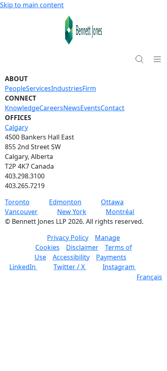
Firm (89, 88)
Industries (66, 88)
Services (38, 88)
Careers (51, 107)
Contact (112, 107)
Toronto (17, 201)
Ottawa (112, 201)
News (71, 107)
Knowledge (22, 107)
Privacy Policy (67, 237)
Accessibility (71, 257)
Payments (111, 257)
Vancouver (21, 211)
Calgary (16, 127)
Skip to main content (32, 4)
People (15, 88)
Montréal (120, 211)
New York (71, 211)
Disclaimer (82, 247)
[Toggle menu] (157, 59)
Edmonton (65, 201)
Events (90, 107)
